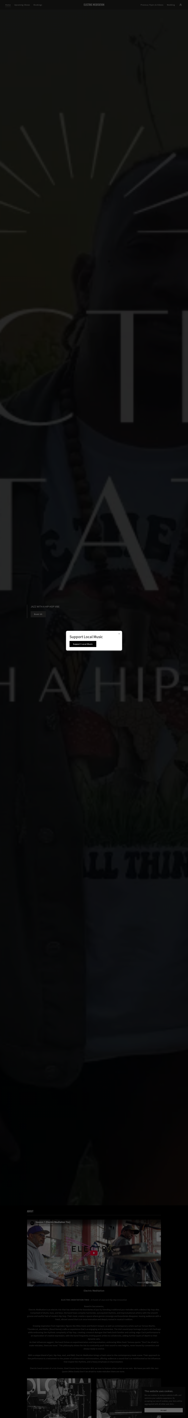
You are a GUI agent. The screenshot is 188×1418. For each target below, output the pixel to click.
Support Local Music (83, 644)
